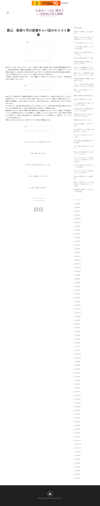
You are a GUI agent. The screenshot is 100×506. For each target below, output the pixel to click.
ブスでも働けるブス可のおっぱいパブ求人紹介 (84, 166)
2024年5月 (77, 286)
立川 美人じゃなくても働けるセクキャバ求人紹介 (84, 172)
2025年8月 (77, 230)
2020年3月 (77, 474)
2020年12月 (77, 440)
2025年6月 (77, 237)
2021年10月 (77, 403)
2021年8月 (77, 410)
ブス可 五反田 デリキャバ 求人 (83, 43)
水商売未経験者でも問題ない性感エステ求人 (84, 79)
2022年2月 (77, 388)
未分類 (38, 25)
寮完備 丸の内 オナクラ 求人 (83, 120)
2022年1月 (77, 391)
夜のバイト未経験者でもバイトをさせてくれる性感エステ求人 (84, 68)
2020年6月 (77, 463)
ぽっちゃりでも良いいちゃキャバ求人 (84, 136)
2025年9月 (77, 226)
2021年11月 (77, 399)
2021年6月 (77, 418)
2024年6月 (77, 283)
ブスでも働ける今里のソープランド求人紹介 (84, 47)
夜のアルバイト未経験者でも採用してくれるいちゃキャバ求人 (84, 74)
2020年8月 (77, 455)
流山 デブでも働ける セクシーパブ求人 (84, 91)
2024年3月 (77, 294)
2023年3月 (77, 339)
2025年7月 (77, 234)
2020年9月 (77, 452)
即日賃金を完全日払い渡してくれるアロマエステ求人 (84, 115)
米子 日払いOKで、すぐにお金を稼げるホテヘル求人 (38, 141)
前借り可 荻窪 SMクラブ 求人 (83, 99)
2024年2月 (77, 297)
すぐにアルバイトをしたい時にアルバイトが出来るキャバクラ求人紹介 (84, 159)
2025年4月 (77, 245)
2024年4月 (77, 290)
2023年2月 (77, 343)
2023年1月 (77, 346)
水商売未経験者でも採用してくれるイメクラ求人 (84, 63)
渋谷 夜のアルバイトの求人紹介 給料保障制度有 (36, 209)
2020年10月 (77, 448)
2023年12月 (77, 305)
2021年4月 (77, 425)
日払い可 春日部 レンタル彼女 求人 (83, 177)
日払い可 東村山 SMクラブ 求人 (84, 58)
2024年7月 (77, 279)
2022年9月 (77, 361)
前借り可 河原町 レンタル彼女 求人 (83, 32)
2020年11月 (77, 444)
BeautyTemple (54, 498)
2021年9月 (77, 407)
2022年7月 (77, 369)
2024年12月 (77, 260)
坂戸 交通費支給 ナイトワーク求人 (38, 176)
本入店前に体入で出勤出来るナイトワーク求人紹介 (84, 109)
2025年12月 (77, 215)
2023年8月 (77, 320)
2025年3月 (77, 249)
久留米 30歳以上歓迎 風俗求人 (38, 187)
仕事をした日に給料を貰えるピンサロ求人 (84, 53)
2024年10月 (77, 267)
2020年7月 (77, 459)
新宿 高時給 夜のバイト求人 (38, 153)
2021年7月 (77, 414)
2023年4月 (77, 335)
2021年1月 (77, 437)
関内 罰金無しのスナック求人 (41, 209)
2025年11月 (77, 219)
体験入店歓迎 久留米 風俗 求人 (83, 95)
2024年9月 (77, 271)
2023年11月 (77, 309)
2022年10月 (77, 358)
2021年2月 (77, 433)
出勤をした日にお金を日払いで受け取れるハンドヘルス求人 (84, 38)
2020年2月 (77, 478)
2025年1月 (77, 256)
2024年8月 (77, 275)
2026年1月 (77, 211)
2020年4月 (77, 470)
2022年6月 (77, 373)
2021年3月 (77, 429)
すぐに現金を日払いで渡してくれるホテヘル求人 (84, 104)
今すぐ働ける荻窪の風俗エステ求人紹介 (84, 141)
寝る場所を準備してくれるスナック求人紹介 (84, 190)
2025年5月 (77, 241)
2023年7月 (77, 324)
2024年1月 (77, 301)
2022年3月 (77, 384)
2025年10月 (77, 222)
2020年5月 (77, 467)
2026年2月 (77, 207)
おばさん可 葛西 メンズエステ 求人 (83, 125)
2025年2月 (77, 252)
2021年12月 (77, 395)
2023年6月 (77, 328)
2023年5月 (77, 331)
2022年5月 (77, 376)
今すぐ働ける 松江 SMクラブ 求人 (84, 147)
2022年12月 (77, 350)
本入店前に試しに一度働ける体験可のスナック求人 (84, 130)
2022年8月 (77, 365)
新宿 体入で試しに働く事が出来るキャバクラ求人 (38, 164)
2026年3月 (77, 204)
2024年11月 (77, 264)
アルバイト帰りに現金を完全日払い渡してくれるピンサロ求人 (84, 85)
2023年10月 (77, 313)
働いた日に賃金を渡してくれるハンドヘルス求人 (84, 153)
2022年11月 (77, 354)
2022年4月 (77, 380)
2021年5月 (77, 422)
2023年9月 (77, 316)
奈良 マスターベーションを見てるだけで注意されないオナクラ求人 (84, 184)
